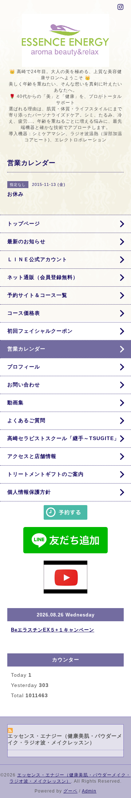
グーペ (70, 791)
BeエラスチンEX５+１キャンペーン (52, 630)
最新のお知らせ (26, 241)
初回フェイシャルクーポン (40, 331)
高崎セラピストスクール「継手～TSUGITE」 (63, 438)
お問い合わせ (23, 384)
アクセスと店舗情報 (31, 456)
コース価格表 (23, 313)
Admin (89, 791)
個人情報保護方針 (29, 492)
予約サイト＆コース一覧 (37, 295)
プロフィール (23, 367)
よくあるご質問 (26, 420)
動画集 (15, 402)
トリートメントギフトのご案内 (45, 474)
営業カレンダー (26, 349)
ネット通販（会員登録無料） (42, 277)
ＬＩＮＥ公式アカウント (37, 259)
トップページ (23, 223)
